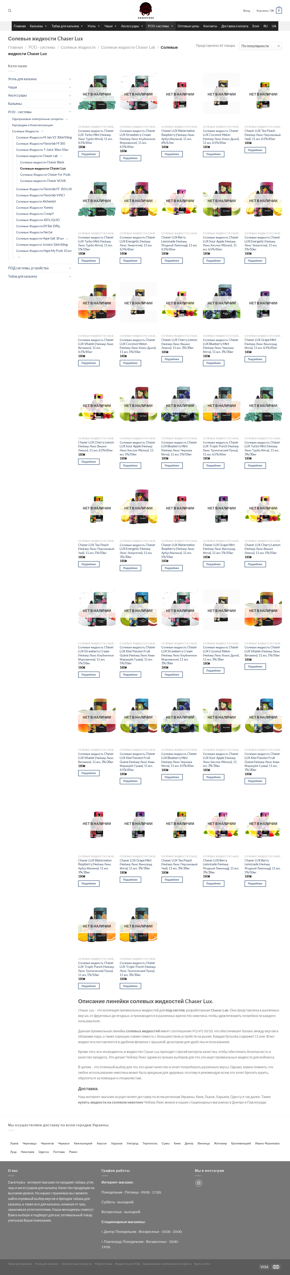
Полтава (59, 1152)
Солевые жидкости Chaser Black (42, 162)
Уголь (91, 26)
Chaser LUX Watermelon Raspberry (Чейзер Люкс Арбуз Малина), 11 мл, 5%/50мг (178, 551)
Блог (255, 26)
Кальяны (36, 26)
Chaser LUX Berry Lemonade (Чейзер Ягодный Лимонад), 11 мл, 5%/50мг (262, 866)
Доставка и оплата (234, 26)
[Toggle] (70, 78)
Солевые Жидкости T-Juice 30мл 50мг (42, 149)
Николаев (27, 1152)
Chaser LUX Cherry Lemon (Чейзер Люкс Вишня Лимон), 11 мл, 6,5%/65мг (96, 446)
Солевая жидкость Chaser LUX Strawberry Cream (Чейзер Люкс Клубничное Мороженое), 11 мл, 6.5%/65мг (137, 138)
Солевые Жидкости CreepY (35, 213)
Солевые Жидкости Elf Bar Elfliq (38, 226)
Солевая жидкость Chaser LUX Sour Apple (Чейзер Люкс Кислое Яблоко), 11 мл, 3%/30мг (221, 759)
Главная (20, 26)
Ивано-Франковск (267, 1143)
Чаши (108, 26)
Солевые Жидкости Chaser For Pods (45, 174)
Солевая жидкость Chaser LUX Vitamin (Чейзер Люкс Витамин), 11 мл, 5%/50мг (262, 651)
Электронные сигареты (76, 1263)
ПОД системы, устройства (28, 268)
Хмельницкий (83, 1143)
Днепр (189, 1143)
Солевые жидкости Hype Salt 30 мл (40, 238)
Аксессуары (130, 26)
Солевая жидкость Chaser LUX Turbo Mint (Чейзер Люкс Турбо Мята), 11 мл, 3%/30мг (262, 448)
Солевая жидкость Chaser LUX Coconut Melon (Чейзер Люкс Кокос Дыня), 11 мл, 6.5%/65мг (221, 136)
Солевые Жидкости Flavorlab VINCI (40, 195)
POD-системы (158, 26)
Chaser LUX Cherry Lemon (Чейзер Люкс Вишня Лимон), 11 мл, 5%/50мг (262, 549)
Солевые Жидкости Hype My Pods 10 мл (44, 250)
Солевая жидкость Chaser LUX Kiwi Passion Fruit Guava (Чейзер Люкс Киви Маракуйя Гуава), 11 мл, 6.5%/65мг (137, 762)
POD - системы (41, 47)
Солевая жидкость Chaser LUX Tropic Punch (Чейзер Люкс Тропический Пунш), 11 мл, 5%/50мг (96, 969)
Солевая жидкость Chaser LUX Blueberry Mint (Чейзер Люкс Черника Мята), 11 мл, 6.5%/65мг (179, 759)
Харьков (116, 1143)
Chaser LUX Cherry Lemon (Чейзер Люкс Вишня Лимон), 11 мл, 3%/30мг (179, 343)
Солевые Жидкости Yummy (34, 207)
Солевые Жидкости (78, 47)
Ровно (73, 1152)
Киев (177, 1143)
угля (89, 1182)
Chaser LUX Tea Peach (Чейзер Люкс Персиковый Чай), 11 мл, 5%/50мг (96, 549)
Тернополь (150, 1143)
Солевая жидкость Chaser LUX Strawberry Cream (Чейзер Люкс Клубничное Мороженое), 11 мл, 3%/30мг (179, 655)
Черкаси (63, 1143)
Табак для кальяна (65, 26)
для (41, 1188)
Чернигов (47, 1143)
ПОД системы (104, 1263)
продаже (67, 1182)
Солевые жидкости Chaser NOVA (43, 181)
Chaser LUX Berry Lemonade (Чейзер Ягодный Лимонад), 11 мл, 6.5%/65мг (179, 243)
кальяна (50, 1188)
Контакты (210, 26)
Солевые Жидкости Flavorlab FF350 (40, 143)
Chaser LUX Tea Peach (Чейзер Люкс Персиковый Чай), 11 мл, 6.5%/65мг (263, 134)
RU (265, 26)
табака (80, 1182)
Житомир (220, 1143)
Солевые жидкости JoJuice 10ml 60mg (42, 244)
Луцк (13, 1152)
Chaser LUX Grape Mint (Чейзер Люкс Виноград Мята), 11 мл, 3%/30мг (136, 864)
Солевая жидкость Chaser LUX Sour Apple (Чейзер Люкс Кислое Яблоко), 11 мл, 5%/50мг (137, 448)
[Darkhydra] (145, 10)
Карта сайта (202, 1263)
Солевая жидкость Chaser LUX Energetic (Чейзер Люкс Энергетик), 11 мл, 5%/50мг (262, 243)
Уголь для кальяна (22, 79)
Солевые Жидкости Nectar (34, 232)
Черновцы (30, 1143)
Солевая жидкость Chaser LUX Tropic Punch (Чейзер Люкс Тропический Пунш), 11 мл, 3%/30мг (138, 969)
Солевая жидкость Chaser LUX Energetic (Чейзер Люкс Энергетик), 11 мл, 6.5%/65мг (137, 243)
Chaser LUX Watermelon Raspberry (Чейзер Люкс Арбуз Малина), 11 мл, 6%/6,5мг (178, 136)
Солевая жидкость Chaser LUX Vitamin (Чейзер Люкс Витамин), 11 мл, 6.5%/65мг (96, 346)
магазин (48, 1182)
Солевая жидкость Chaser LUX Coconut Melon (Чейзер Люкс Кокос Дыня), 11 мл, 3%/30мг (221, 653)
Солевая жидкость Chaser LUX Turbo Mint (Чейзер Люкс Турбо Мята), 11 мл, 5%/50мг (96, 243)
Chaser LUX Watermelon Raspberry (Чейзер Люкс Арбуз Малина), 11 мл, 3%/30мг (95, 866)
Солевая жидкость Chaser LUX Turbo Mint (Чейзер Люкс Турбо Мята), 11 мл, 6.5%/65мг (96, 136)
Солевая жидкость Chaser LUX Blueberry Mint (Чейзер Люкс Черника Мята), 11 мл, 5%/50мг (179, 448)
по (57, 1182)
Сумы (166, 1143)
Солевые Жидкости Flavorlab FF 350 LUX (44, 189)
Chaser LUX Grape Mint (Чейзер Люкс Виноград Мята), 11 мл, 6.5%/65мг (261, 343)
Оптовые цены (188, 26)
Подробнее (89, 154)
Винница (204, 1143)
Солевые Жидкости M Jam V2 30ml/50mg (44, 137)
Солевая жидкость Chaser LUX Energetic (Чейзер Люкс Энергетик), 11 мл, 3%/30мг (137, 551)
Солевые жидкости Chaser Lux (43, 168)
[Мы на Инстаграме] (198, 1183)
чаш (11, 1188)
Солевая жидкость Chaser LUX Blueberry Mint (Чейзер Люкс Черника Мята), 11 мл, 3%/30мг (221, 346)
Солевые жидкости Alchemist (36, 201)
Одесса (43, 1152)
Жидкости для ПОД (127, 1263)
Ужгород (132, 1143)
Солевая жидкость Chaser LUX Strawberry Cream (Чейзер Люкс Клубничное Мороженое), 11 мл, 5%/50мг (96, 655)
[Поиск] (9, 11)
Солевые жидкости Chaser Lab (128, 47)
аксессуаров (27, 1188)
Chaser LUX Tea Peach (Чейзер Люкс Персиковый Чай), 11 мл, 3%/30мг (179, 864)
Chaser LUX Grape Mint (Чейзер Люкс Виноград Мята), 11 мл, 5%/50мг (219, 549)
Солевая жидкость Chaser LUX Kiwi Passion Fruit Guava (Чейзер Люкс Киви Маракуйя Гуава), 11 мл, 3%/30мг (262, 762)
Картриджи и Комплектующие (32, 125)
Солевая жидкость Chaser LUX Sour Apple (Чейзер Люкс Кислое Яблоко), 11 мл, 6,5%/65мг (221, 243)
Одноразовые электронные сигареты (37, 119)
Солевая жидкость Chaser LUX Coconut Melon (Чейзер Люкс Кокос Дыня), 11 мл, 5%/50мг (138, 346)
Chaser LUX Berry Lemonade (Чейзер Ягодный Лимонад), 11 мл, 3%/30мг (221, 866)
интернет (34, 1182)
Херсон (102, 1143)
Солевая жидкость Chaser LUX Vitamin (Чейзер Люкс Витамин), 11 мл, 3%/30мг (96, 757)
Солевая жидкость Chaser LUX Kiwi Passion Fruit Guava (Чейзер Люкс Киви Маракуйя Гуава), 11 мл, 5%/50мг (137, 655)
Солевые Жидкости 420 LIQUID (38, 220)
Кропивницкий (241, 1143)
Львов (14, 1143)
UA (274, 26)
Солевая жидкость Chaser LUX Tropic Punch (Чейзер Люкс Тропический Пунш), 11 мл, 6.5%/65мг (221, 448)
